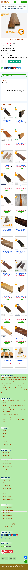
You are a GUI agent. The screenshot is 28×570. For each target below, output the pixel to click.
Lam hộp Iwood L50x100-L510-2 (7, 164)
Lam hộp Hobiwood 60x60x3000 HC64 (7, 186)
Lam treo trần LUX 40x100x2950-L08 (7, 361)
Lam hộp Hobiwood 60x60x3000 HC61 (21, 317)
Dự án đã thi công (7, 444)
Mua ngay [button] (7, 146)
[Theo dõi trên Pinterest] (12, 535)
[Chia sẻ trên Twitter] (9, 68)
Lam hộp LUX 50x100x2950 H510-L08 (21, 143)
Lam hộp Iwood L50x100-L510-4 (21, 274)
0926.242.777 (17, 414)
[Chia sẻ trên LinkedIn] (17, 68)
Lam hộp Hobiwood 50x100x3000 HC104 (7, 274)
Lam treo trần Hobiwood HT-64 (7, 317)
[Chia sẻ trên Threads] (12, 68)
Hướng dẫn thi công (7, 526)
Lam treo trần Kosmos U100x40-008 (20, 339)
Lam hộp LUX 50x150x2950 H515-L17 (21, 121)
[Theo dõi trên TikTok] (7, 535)
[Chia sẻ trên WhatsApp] (2, 68)
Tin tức (4, 436)
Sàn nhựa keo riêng (7, 460)
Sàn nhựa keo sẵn (7, 463)
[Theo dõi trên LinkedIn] (14, 535)
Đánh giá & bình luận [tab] (7, 75)
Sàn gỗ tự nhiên (6, 452)
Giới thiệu (5, 430)
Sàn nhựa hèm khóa (7, 466)
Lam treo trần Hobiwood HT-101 (7, 143)
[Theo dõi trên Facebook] (2, 535)
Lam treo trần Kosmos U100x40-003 (7, 296)
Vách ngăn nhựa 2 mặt (8, 499)
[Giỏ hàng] (18, 2)
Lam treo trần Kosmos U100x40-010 (20, 230)
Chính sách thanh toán (8, 510)
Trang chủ (4, 6)
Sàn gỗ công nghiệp (7, 458)
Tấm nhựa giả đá (7, 496)
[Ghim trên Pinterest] (14, 68)
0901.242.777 (10, 414)
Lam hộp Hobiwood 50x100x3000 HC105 (7, 339)
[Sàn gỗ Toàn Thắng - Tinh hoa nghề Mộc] (7, 2)
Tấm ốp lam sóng (7, 488)
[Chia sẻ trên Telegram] (19, 68)
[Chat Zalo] (25, 557)
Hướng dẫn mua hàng (8, 507)
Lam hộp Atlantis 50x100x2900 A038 (21, 361)
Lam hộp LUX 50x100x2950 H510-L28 (21, 296)
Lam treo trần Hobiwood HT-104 (21, 186)
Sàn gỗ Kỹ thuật (6, 455)
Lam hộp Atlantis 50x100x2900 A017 (7, 230)
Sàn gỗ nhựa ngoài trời (8, 471)
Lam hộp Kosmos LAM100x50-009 (20, 208)
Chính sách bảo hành (7, 515)
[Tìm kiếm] (15, 2)
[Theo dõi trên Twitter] (9, 535)
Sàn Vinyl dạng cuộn (7, 469)
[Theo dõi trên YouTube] (17, 535)
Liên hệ (4, 433)
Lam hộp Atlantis (22, 6)
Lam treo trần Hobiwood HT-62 (7, 121)
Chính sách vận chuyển (8, 521)
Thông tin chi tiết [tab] (6, 77)
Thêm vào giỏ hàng (14, 61)
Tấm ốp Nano (6, 491)
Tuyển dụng (5, 441)
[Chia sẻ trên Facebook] (5, 68)
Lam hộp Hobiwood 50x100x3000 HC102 (20, 164)
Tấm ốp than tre (6, 493)
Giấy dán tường (6, 480)
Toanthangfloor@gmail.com (12, 417)
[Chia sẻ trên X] (7, 68)
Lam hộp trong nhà (12, 6)
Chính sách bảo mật (7, 518)
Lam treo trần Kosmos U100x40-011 (7, 252)
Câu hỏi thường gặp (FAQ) (9, 524)
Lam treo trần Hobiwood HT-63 (21, 252)
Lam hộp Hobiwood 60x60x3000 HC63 (7, 208)
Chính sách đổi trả (7, 513)
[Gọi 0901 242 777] (25, 561)
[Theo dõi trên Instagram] (5, 535)
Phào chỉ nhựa (6, 482)
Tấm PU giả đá (6, 485)
